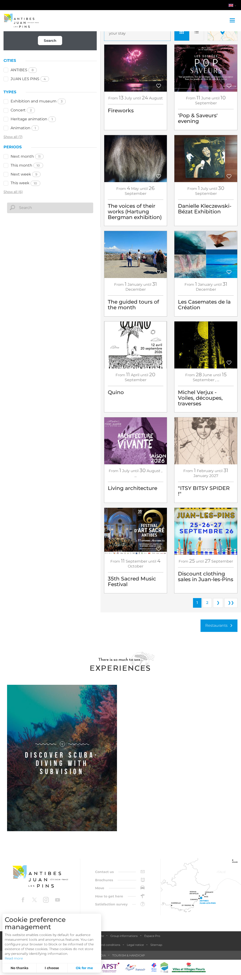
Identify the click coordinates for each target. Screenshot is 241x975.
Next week (24, 174)
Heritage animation (32, 119)
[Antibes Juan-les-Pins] (40, 876)
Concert (21, 110)
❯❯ (231, 602)
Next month (25, 156)
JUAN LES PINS (28, 79)
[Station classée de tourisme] (164, 967)
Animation (23, 128)
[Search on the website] (207, 6)
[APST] (110, 967)
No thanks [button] (19, 968)
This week (24, 183)
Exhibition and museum (37, 101)
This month (25, 165)
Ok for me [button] (84, 968)
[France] (135, 967)
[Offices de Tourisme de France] (154, 967)
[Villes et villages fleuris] (188, 967)
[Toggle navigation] (232, 20)
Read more (14, 958)
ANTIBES (22, 70)
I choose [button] (52, 968)
